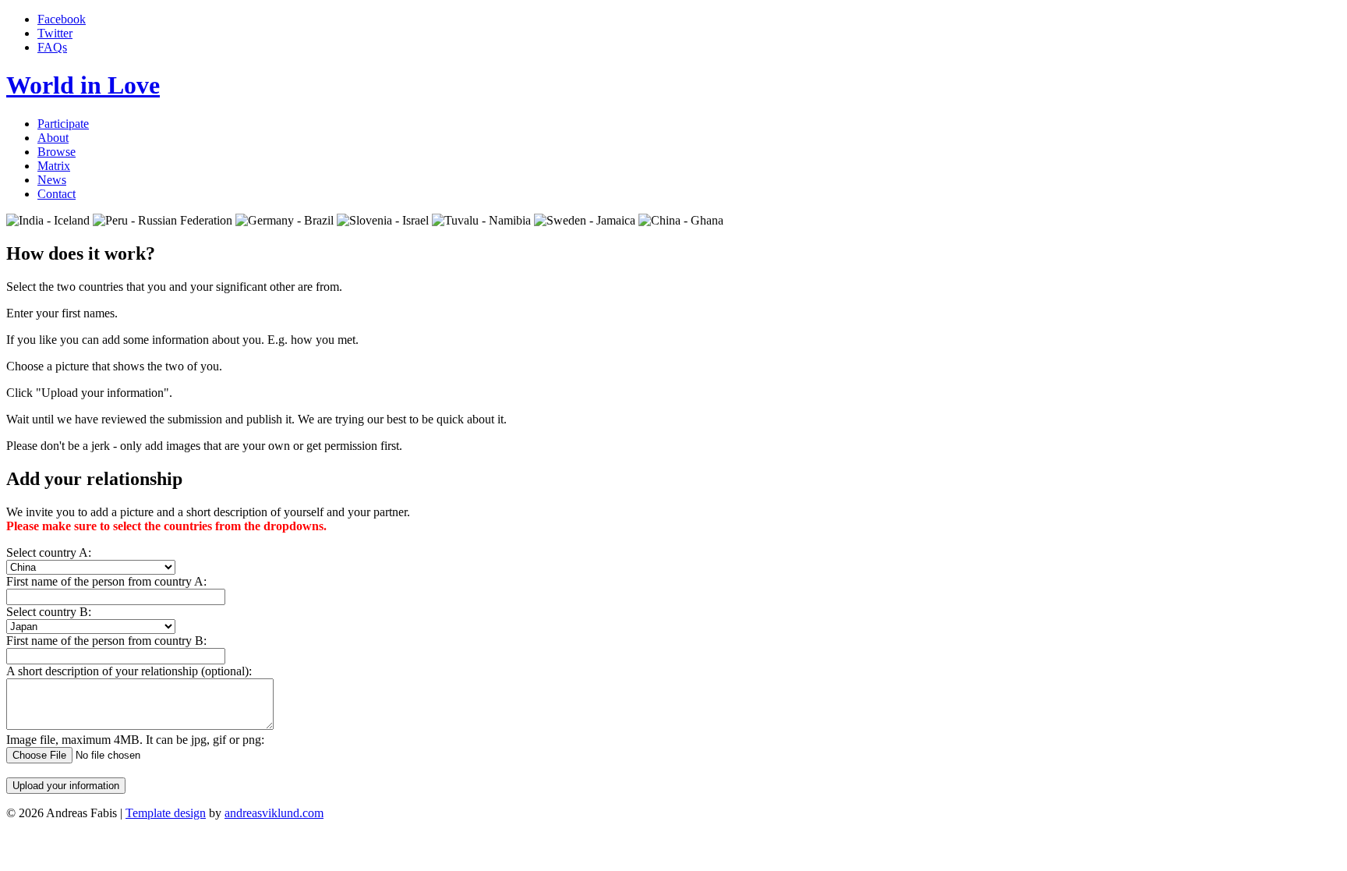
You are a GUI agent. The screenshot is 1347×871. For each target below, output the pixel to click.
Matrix (53, 165)
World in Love (83, 85)
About (53, 137)
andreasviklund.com (273, 813)
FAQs (52, 47)
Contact (56, 193)
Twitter (54, 33)
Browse (56, 151)
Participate (63, 123)
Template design (166, 813)
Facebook (61, 19)
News (51, 179)
